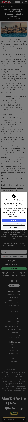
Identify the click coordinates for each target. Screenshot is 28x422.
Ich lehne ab (14, 227)
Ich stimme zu (14, 220)
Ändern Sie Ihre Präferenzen (14, 224)
